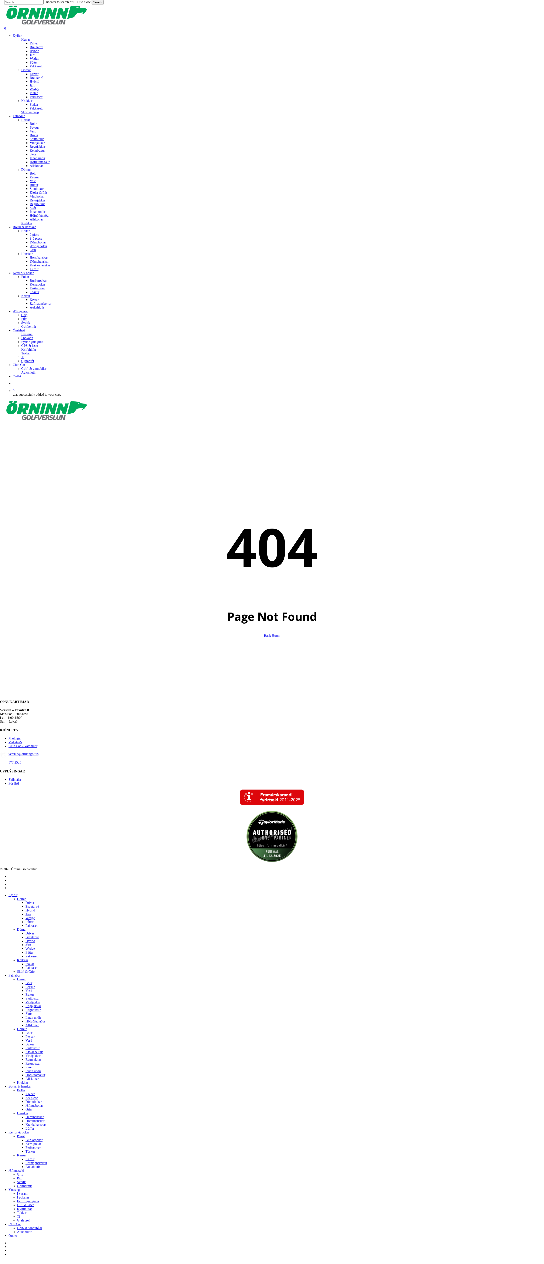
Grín (29, 1109)
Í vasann (22, 1193)
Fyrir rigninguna (28, 1201)
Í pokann (23, 1197)
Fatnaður (14, 975)
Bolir (29, 983)
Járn (28, 914)
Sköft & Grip (26, 971)
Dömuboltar (34, 1101)
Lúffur (30, 1128)
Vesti (29, 990)
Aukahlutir (33, 1167)
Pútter (29, 922)
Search (97, 2)
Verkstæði (15, 742)
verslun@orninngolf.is (23, 754)
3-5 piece (32, 1098)
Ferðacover (33, 1147)
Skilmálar (14, 779)
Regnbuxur (33, 1010)
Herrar (21, 899)
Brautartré (32, 906)
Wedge (30, 918)
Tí (18, 1216)
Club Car (14, 1224)
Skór (29, 1013)
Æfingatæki (16, 1170)
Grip (20, 1174)
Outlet (12, 1235)
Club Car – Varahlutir (22, 746)
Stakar (30, 964)
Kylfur (12, 895)
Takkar (21, 1212)
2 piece (30, 1094)
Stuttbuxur (33, 998)
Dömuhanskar (35, 1121)
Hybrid (30, 910)
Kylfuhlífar (24, 1209)
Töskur (30, 1151)
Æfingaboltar (34, 1105)
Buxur (30, 994)
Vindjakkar (33, 1002)
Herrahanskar (35, 1117)
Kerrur (21, 1155)
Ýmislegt (14, 1189)
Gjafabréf (23, 1220)
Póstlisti (13, 783)
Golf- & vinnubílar (29, 1228)
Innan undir (33, 1017)
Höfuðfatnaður (35, 1021)
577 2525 (14, 762)
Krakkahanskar (36, 1124)
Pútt (19, 1178)
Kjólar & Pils (34, 1052)
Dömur (22, 929)
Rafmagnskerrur (36, 1163)
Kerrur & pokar (18, 1132)
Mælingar (14, 738)
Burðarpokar (34, 1140)
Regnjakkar (33, 1006)
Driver (30, 902)
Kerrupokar (33, 1144)
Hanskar (22, 1113)
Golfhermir (24, 1186)
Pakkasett (32, 925)
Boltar (21, 1090)
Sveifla (21, 1182)
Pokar (21, 1136)
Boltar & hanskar (19, 1086)
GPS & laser (25, 1205)
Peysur (30, 987)
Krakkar (22, 960)
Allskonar (32, 1025)
